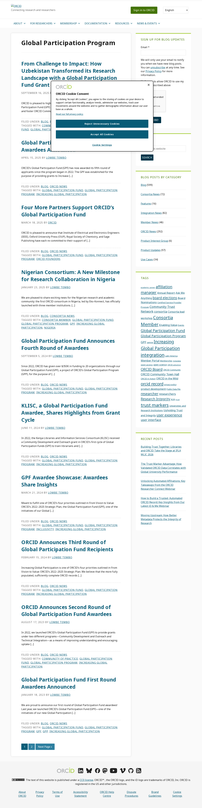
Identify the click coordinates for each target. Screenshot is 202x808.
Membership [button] (68, 23)
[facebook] (97, 772)
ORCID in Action (148, 378)
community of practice (60, 658)
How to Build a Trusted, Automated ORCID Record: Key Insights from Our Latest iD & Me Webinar (163, 502)
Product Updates (150, 250)
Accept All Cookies (102, 134)
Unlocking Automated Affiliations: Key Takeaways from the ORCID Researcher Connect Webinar (163, 485)
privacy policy (170, 384)
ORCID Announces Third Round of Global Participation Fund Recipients (67, 546)
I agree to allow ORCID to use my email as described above (162, 83)
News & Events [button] (147, 23)
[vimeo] (123, 772)
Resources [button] (122, 23)
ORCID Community (172, 369)
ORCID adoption (174, 365)
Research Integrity (155, 399)
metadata (177, 361)
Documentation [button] (96, 23)
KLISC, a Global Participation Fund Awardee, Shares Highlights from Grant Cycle (70, 412)
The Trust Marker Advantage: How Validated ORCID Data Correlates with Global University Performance (163, 467)
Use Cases (147, 259)
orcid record (152, 384)
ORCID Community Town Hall (160, 374)
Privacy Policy (154, 71)
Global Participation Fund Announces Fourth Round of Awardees (68, 344)
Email (145, 47)
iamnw (150, 342)
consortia (160, 311)
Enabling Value (168, 325)
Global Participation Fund (62, 190)
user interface (151, 420)
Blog (44, 121)
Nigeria (50, 327)
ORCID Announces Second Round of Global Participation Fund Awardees (66, 611)
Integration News (151, 213)
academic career (148, 287)
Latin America (171, 355)
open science (160, 364)
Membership (166, 360)
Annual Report (166, 293)
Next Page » (45, 747)
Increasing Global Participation (61, 194)
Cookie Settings (177, 794)
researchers (167, 394)
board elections (165, 298)
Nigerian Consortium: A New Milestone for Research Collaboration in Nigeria (70, 276)
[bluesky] (89, 772)
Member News (149, 222)
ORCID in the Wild (167, 378)
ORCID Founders (48, 259)
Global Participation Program (44, 323)
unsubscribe (157, 67)
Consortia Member (56, 320)
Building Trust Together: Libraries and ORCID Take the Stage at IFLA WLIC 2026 (161, 450)
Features (146, 203)
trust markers (155, 405)
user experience (169, 415)
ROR (173, 399)
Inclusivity (45, 529)
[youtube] (113, 772)
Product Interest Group (154, 241)
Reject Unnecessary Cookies (102, 123)
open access (147, 364)
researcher (149, 393)
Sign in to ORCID (144, 10)
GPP (45, 731)
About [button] (18, 23)
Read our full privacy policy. (69, 114)
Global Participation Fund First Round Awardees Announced (68, 683)
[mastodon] (105, 772)
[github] (131, 772)
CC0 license (86, 780)
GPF (72, 323)
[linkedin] (80, 772)
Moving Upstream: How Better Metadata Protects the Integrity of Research (161, 519)
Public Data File (173, 389)
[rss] (138, 772)
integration (152, 355)
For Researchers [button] (41, 23)
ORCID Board (152, 369)
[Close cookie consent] (148, 84)
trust (178, 399)
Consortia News (62, 316)
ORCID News (58, 186)
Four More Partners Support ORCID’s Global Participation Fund (67, 211)
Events (181, 325)
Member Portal (150, 360)
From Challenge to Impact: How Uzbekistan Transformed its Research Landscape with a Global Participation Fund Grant (69, 74)
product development (153, 389)
